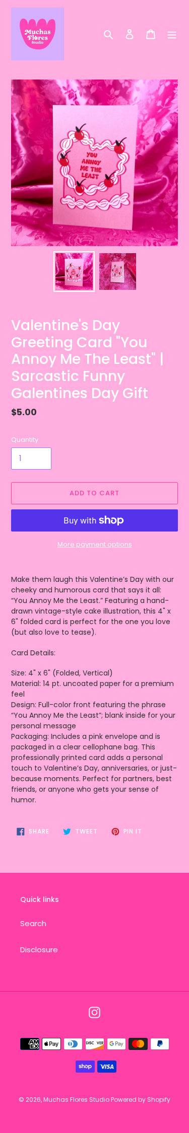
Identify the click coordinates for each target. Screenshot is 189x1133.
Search (33, 923)
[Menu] (171, 34)
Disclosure (39, 949)
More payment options (94, 544)
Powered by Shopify (140, 1099)
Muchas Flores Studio (77, 1099)
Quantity (24, 439)
